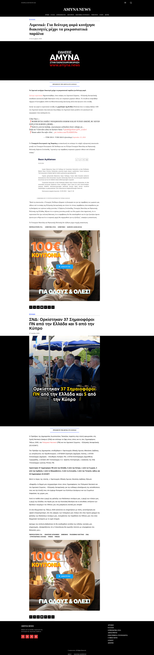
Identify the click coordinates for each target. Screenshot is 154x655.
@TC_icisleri (81, 129)
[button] (131, 3)
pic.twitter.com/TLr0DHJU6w (65, 132)
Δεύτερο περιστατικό (36, 95)
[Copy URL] (49, 307)
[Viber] (45, 307)
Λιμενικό (61, 227)
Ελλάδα (32, 19)
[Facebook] (30, 307)
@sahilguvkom (70, 129)
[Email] (53, 307)
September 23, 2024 (79, 137)
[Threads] (36, 636)
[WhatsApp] (38, 307)
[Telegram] (41, 307)
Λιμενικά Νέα (50, 227)
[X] (34, 307)
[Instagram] (27, 636)
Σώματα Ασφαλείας (74, 227)
